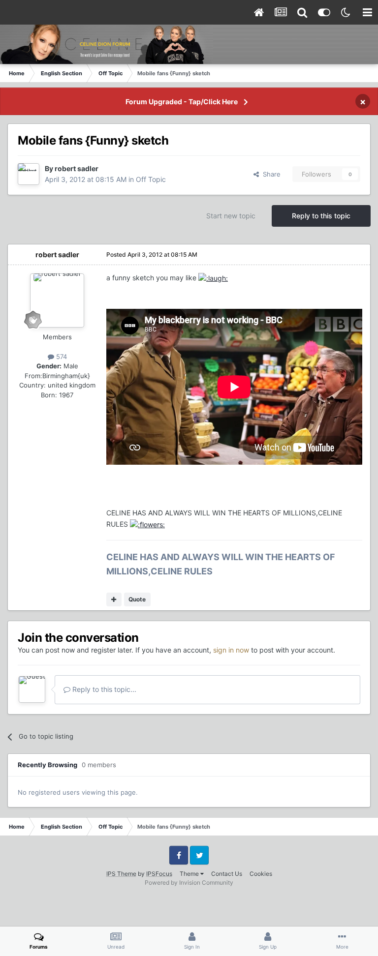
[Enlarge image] (213, 277)
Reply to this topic (321, 215)
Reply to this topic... (103, 689)
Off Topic (151, 179)
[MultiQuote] (114, 599)
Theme (190, 873)
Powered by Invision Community (189, 882)
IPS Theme (121, 873)
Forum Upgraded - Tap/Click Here (182, 101)
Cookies (261, 873)
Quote (137, 599)
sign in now (231, 650)
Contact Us (226, 873)
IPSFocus (159, 873)
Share (270, 174)
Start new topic (230, 215)
